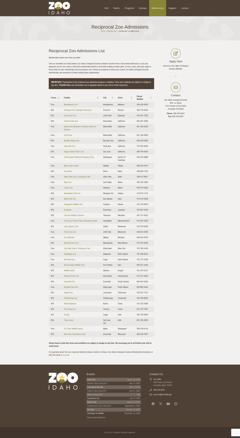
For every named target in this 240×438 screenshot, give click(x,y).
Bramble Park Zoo (71, 287)
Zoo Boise (68, 171)
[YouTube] (168, 404)
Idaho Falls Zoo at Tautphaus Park (77, 177)
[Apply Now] (176, 53)
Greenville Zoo (69, 281)
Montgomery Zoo (71, 104)
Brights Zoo (68, 292)
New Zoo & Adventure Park (74, 334)
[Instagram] (175, 404)
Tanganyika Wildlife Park (73, 204)
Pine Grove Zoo (70, 232)
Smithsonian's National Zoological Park (79, 157)
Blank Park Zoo (70, 199)
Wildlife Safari (69, 270)
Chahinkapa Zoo (70, 254)
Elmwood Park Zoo (71, 276)
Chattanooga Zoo (70, 298)
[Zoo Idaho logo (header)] (59, 8)
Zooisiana (67, 210)
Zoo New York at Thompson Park (77, 248)
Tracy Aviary (69, 320)
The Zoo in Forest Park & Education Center (81, 221)
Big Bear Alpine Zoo (71, 140)
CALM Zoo (68, 135)
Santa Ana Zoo (69, 146)
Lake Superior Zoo (71, 226)
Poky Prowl (91, 402)
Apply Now (175, 61)
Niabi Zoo (67, 182)
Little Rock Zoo (70, 115)
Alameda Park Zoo (71, 243)
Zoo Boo (90, 409)
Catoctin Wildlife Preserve (74, 215)
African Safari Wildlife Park (74, 265)
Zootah (66, 315)
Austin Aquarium (70, 303)
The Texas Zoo (70, 309)
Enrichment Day (93, 398)
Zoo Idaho (157, 379)
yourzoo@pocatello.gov (162, 394)
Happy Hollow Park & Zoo (74, 151)
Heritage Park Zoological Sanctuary (78, 110)
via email (66, 355)
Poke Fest (91, 379)
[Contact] (176, 87)
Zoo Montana (69, 237)
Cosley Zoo (68, 188)
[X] (160, 404)
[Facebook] (153, 404)
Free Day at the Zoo (95, 387)
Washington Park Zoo (72, 193)
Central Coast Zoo (71, 121)
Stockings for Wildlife (95, 413)
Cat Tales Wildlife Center (73, 329)
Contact (175, 95)
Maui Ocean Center (71, 166)
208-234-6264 (159, 390)
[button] (58, 97)
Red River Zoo (69, 259)
